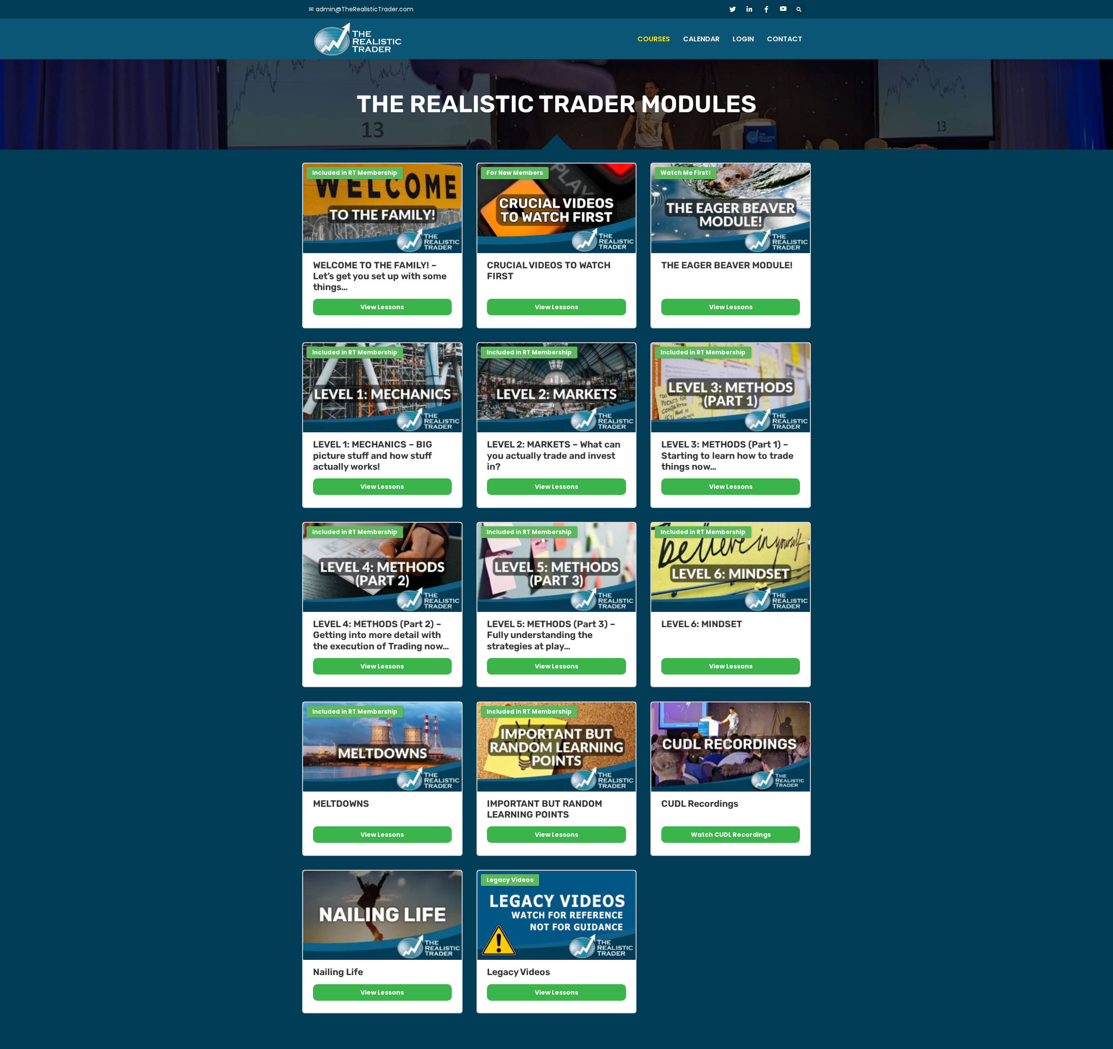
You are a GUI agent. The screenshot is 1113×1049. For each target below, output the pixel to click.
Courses (653, 39)
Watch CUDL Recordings (731, 834)
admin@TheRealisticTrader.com (364, 9)
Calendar (701, 39)
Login (743, 39)
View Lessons (382, 307)
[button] (799, 9)
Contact (784, 39)
